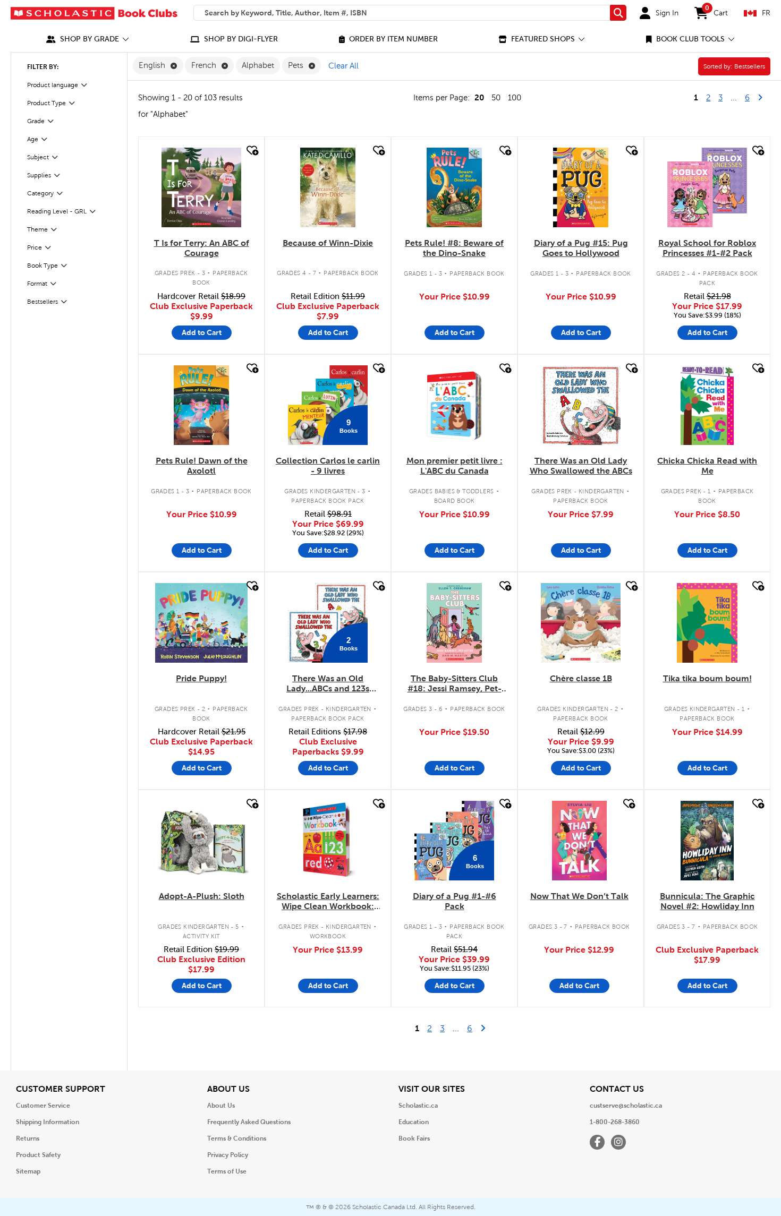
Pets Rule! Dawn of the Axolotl (202, 465)
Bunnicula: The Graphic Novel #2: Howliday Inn (707, 901)
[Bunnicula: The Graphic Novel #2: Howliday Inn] (707, 840)
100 (514, 97)
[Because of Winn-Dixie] (327, 187)
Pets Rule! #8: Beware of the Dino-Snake (454, 248)
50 (495, 97)
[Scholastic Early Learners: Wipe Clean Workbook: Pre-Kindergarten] (327, 840)
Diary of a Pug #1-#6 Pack (454, 901)
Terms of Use (227, 1171)
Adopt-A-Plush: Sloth (201, 896)
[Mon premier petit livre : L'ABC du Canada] (454, 405)
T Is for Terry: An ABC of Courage (201, 248)
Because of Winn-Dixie (328, 242)
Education (413, 1122)
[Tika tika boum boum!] (707, 623)
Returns (27, 1138)
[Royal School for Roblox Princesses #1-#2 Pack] (707, 187)
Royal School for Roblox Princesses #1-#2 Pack (707, 248)
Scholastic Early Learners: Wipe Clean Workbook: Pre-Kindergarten (328, 902)
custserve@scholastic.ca (626, 1105)
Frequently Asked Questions (249, 1122)
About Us (221, 1105)
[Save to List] (251, 150)
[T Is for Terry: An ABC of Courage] (201, 187)
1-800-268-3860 (615, 1122)
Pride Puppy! (201, 678)
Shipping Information (47, 1122)
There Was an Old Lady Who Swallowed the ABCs (581, 465)
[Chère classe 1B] (581, 623)
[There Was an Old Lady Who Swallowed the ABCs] (580, 405)
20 (479, 97)
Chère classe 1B (581, 678)
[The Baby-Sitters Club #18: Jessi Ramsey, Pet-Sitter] (454, 623)
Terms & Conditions (236, 1138)
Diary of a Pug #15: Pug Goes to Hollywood (581, 248)
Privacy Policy (227, 1155)
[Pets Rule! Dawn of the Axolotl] (201, 405)
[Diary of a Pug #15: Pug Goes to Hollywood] (580, 187)
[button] (87, 39)
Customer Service (43, 1105)
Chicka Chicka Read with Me (707, 465)
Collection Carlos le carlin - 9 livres (328, 465)
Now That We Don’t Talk (579, 896)
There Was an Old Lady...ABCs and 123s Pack (327, 684)
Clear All (343, 66)
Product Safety (38, 1155)
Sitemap (28, 1171)
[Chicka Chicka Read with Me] (707, 405)
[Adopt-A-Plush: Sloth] (201, 840)
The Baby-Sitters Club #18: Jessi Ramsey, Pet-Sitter (455, 684)
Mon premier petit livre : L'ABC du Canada (454, 465)
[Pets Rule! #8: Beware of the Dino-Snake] (454, 187)
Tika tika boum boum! (707, 678)
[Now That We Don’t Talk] (579, 840)
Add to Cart (202, 332)
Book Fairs (414, 1138)
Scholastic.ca (418, 1105)
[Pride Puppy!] (201, 623)
